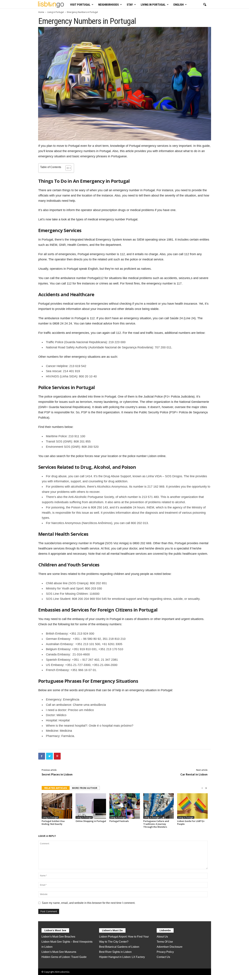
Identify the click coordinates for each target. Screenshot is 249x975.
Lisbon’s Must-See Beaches (58, 936)
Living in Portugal (153, 4)
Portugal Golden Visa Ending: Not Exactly (53, 822)
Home (41, 12)
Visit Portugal (80, 4)
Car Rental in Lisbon (194, 774)
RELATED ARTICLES (55, 788)
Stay (130, 4)
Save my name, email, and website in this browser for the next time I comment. (88, 902)
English (178, 4)
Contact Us (163, 957)
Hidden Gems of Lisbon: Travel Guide (64, 957)
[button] (204, 4)
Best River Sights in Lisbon (115, 951)
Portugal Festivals (119, 821)
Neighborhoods (108, 4)
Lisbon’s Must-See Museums (59, 951)
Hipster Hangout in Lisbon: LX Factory (122, 957)
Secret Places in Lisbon (57, 774)
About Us (162, 936)
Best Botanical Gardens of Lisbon (119, 946)
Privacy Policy (165, 951)
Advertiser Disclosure (169, 946)
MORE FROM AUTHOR (84, 788)
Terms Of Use (165, 941)
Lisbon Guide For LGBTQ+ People (191, 822)
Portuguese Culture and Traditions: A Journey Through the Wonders (156, 824)
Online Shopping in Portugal (91, 821)
